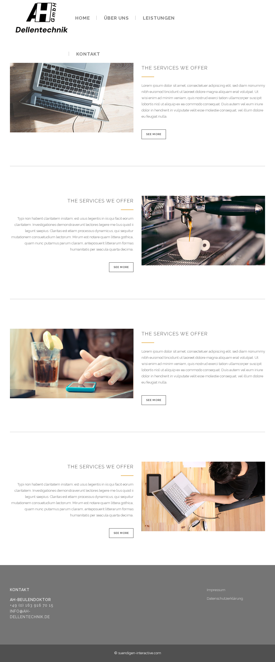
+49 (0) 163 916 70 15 (31, 605)
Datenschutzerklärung (225, 598)
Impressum (216, 590)
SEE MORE (153, 134)
